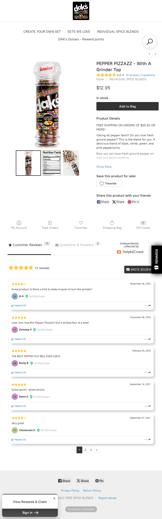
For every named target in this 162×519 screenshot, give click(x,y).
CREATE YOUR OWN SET (42, 32)
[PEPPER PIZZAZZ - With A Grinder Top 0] (28, 163)
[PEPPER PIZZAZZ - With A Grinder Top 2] (71, 163)
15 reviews (132, 75)
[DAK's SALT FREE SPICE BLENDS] (81, 11)
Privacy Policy (70, 490)
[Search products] (150, 41)
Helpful (18, 305)
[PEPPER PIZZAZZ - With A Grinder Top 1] (52, 163)
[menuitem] (150, 54)
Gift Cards (143, 228)
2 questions (148, 75)
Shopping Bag (112, 228)
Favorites (81, 228)
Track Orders (50, 228)
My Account (19, 228)
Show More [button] (104, 167)
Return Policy (92, 490)
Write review (140, 269)
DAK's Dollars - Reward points (81, 39)
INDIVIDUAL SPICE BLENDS (118, 32)
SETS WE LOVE (79, 32)
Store (100, 79)
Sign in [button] (27, 513)
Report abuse (107, 498)
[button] (109, 183)
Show (156, 259)
